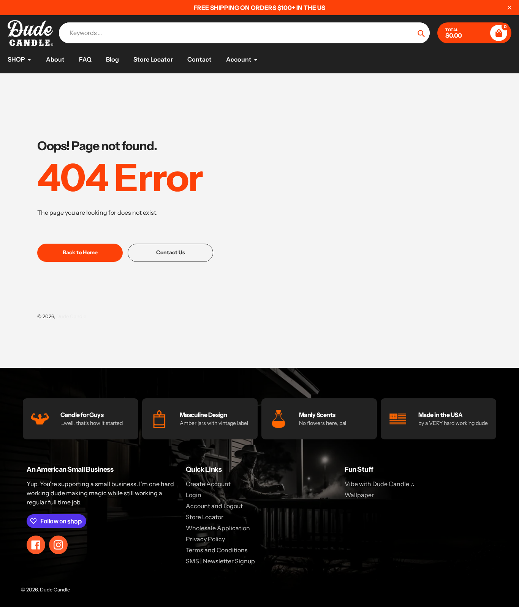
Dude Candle (71, 316)
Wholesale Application (218, 528)
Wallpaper (359, 495)
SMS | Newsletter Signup (220, 561)
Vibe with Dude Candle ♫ (380, 484)
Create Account (208, 484)
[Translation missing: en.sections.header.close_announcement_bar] (509, 7)
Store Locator (204, 517)
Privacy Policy (205, 539)
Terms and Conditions (217, 550)
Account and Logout (214, 506)
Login (193, 495)
